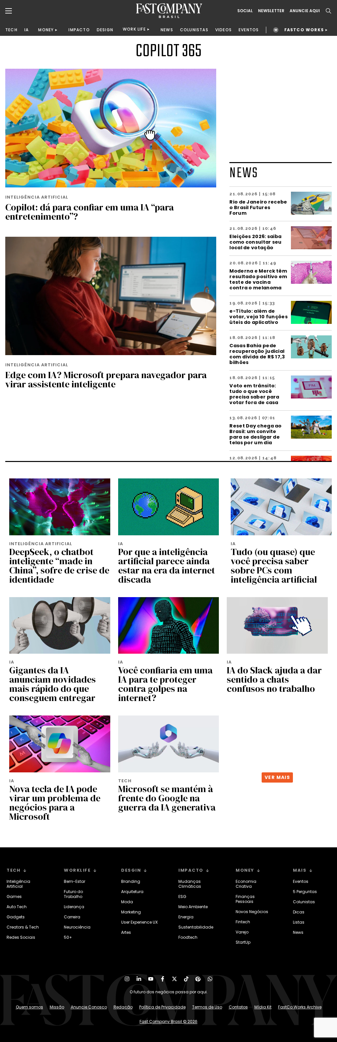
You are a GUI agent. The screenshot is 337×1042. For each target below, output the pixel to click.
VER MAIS (277, 777)
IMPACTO (79, 30)
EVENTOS (249, 30)
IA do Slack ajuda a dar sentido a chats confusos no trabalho (274, 679)
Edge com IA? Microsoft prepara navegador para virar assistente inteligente (106, 379)
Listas (298, 922)
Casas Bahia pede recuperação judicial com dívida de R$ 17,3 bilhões (257, 353)
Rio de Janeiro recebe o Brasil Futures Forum (258, 207)
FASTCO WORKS (304, 30)
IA (26, 30)
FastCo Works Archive (300, 1007)
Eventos (300, 881)
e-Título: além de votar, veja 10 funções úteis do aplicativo (258, 316)
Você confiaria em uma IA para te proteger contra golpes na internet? (165, 684)
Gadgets (16, 916)
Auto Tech (17, 906)
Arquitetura (132, 891)
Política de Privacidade (162, 1007)
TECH (11, 30)
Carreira (72, 916)
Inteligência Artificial (18, 884)
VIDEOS (223, 30)
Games (14, 896)
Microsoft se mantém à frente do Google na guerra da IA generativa (167, 798)
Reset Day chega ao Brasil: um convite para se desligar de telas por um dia (255, 434)
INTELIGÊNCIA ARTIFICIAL (36, 197)
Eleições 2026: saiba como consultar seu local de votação (255, 242)
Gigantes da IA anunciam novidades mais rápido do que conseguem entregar (52, 684)
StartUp (243, 942)
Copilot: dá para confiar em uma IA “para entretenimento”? (89, 212)
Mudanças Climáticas (189, 884)
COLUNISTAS (194, 30)
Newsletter (271, 10)
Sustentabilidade (195, 927)
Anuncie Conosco (89, 1007)
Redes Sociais (21, 937)
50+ (68, 937)
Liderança (74, 906)
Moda (127, 901)
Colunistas (304, 901)
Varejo (242, 932)
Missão (57, 1007)
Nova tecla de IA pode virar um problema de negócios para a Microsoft (54, 803)
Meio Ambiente (193, 906)
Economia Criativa (246, 884)
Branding (130, 881)
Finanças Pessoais (245, 899)
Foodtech (187, 937)
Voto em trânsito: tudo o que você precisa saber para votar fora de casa (254, 393)
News (298, 932)
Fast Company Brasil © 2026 (168, 1021)
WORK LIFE (134, 29)
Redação (123, 1007)
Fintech (243, 921)
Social (245, 10)
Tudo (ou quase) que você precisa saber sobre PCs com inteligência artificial (274, 565)
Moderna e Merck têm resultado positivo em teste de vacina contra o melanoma (258, 279)
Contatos (238, 1007)
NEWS (167, 30)
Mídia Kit (263, 1007)
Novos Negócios (252, 911)
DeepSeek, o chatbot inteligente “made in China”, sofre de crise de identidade (59, 565)
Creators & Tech (23, 927)
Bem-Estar (74, 881)
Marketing (131, 911)
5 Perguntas (305, 891)
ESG (182, 896)
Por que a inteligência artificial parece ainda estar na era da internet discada (166, 565)
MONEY (46, 30)
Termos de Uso (207, 1007)
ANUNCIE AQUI (305, 10)
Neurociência (77, 927)
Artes (126, 932)
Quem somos (29, 1007)
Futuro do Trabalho (73, 894)
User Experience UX (139, 922)
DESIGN (105, 30)
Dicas (298, 911)
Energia (186, 916)
